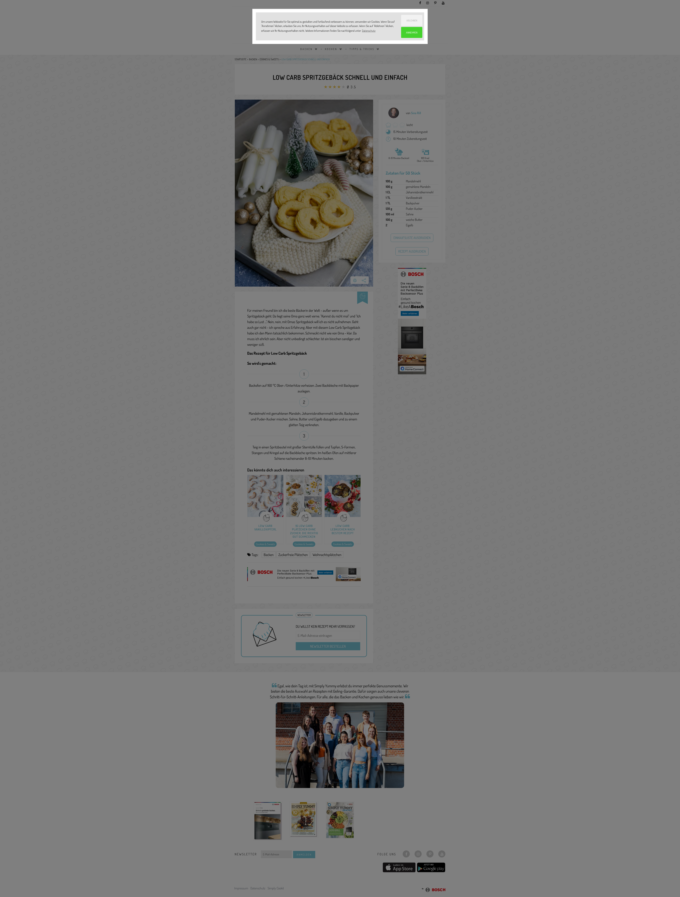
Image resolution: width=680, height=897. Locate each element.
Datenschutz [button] (368, 30)
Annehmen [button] (411, 32)
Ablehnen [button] (411, 20)
